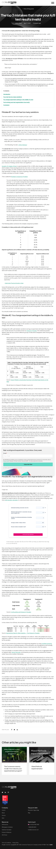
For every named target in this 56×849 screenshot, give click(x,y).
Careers (3, 810)
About (3, 812)
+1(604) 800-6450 (32, 827)
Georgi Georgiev (16, 652)
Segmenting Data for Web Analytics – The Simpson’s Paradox (23, 633)
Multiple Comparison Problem (19, 176)
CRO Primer (4, 835)
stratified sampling (47, 643)
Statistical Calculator (6, 829)
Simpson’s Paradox (31, 330)
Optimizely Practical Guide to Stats (14, 283)
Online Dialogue (22, 145)
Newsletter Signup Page (33, 810)
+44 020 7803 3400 (34, 824)
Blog (29, 812)
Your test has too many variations (12, 97)
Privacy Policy (15, 842)
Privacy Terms (6, 461)
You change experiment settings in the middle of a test (18, 99)
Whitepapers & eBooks (7, 827)
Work (3, 818)
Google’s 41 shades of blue (9, 166)
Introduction (6, 94)
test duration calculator (11, 500)
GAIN (51, 844)
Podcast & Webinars (6, 832)
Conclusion (6, 105)
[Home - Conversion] (9, 3)
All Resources (5, 824)
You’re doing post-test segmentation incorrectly (16, 102)
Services (4, 815)
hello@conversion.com (33, 829)
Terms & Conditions (6, 842)
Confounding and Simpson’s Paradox (21, 612)
